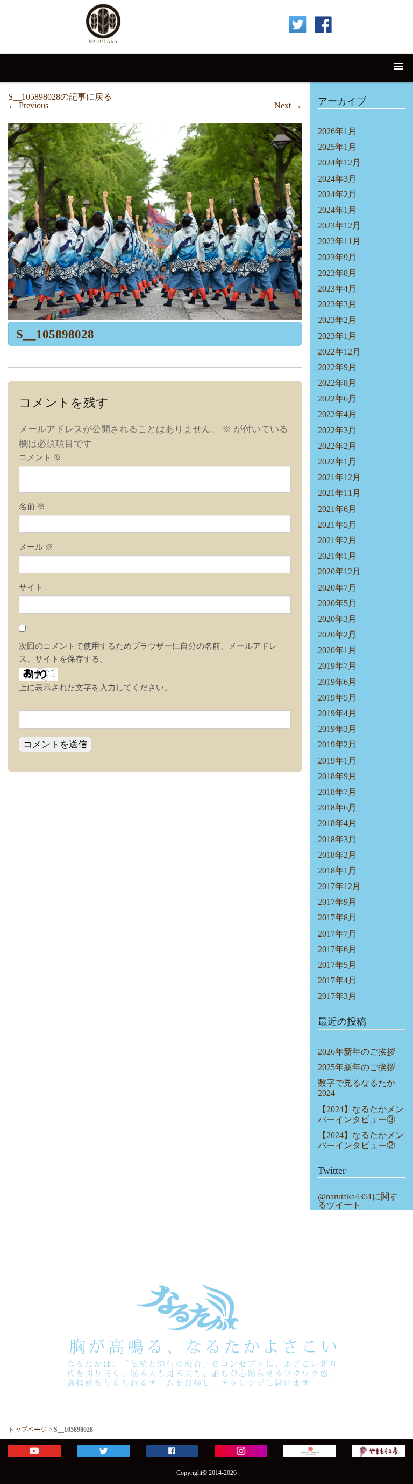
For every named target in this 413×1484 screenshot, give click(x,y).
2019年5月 (337, 697)
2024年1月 (337, 209)
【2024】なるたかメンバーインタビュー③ (361, 1114)
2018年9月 (337, 776)
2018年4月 (337, 823)
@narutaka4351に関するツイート (358, 1201)
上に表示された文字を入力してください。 (95, 687)
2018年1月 (337, 870)
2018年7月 (337, 791)
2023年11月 (339, 241)
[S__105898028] (155, 221)
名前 (32, 506)
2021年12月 (339, 477)
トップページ (27, 1429)
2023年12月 (339, 225)
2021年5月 (337, 524)
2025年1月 (337, 146)
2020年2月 (337, 634)
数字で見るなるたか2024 (356, 1088)
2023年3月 (337, 304)
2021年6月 (337, 509)
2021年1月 (337, 555)
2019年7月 (337, 665)
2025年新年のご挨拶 (356, 1067)
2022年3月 (337, 430)
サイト (31, 587)
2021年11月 (339, 492)
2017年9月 (337, 901)
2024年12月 (339, 162)
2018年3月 (337, 839)
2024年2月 (337, 194)
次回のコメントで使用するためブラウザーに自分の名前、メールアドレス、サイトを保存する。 (148, 652)
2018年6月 (337, 807)
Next (288, 105)
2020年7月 (337, 587)
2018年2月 (337, 854)
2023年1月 (337, 336)
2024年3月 (337, 178)
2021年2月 (337, 540)
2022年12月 (339, 351)
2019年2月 (337, 744)
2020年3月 (337, 618)
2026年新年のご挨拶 (356, 1051)
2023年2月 (337, 319)
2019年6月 (337, 681)
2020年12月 (339, 571)
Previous (28, 105)
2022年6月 (337, 398)
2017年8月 (337, 917)
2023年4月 (337, 288)
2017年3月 (337, 996)
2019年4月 (337, 713)
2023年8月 (337, 273)
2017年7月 (337, 933)
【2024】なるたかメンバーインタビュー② (361, 1140)
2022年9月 (337, 367)
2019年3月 (337, 728)
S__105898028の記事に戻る (60, 97)
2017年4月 (337, 980)
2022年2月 (337, 445)
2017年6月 (337, 949)
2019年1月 (337, 760)
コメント (40, 457)
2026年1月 (337, 131)
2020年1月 (337, 650)
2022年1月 (337, 461)
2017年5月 (337, 964)
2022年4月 (337, 414)
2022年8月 (337, 382)
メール (36, 547)
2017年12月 (339, 886)
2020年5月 (337, 603)
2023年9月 (337, 257)
